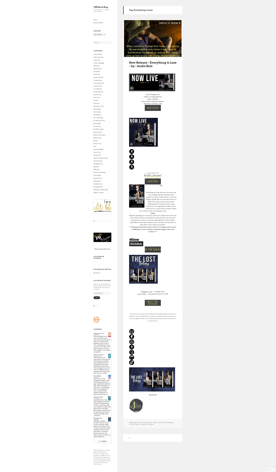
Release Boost (98, 132)
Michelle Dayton (98, 356)
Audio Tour (97, 60)
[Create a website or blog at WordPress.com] (129, 438)
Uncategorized (98, 187)
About (95, 19)
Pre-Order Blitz (98, 117)
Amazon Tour (98, 54)
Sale (95, 146)
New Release (97, 115)
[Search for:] (102, 42)
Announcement (98, 57)
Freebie (96, 100)
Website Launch (99, 192)
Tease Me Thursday (100, 172)
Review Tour (97, 143)
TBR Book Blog (101, 7)
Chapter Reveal (98, 77)
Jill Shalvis (97, 334)
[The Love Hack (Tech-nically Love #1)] (109, 356)
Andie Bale (161, 422)
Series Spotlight (98, 149)
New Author (97, 112)
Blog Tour (97, 66)
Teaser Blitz (97, 175)
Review (96, 140)
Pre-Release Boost (99, 120)
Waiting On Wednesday (101, 189)
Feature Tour (98, 94)
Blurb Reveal (98, 68)
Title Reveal (97, 181)
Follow (96, 297)
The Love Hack (98, 354)
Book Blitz (97, 71)
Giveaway (97, 103)
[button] (108, 206)
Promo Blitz (97, 123)
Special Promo (98, 161)
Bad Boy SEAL (98, 397)
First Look (97, 97)
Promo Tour (97, 126)
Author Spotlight (99, 63)
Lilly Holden (97, 398)
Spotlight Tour (98, 164)
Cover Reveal (98, 86)
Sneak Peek (97, 155)
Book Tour (97, 74)
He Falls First (98, 418)
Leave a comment (148, 424)
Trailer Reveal (98, 184)
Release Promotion (99, 135)
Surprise (96, 166)
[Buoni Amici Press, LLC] (102, 249)
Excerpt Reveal (98, 91)
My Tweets (97, 273)
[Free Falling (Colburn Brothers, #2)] (109, 377)
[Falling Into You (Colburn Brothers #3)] (109, 334)
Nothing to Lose (146, 292)
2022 (155, 422)
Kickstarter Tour (99, 106)
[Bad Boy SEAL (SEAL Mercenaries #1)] (109, 398)
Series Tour (97, 152)
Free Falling (97, 376)
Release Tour (98, 138)
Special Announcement (101, 158)
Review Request (98, 22)
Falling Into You (99, 333)
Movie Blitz (97, 109)
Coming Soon (98, 80)
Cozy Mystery (98, 89)
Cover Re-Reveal (99, 83)
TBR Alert (97, 169)
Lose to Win (141, 294)
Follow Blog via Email (102, 280)
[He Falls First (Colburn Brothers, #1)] (109, 419)
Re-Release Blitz (99, 129)
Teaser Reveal (98, 178)
